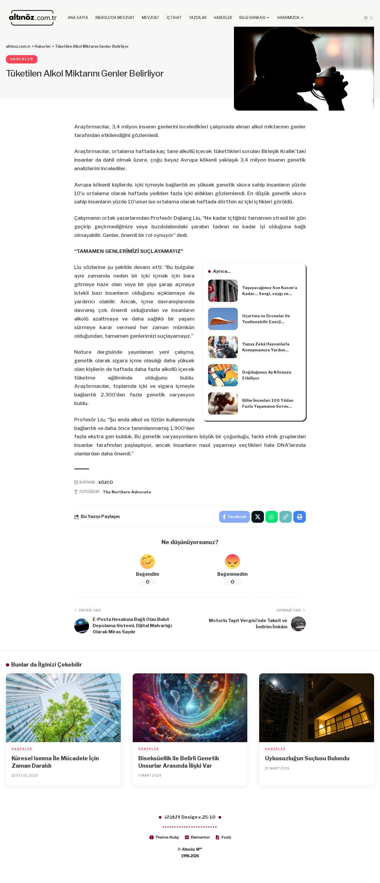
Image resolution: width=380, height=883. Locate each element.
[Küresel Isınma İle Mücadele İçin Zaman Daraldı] (63, 707)
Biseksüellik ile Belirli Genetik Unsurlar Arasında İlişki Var (178, 762)
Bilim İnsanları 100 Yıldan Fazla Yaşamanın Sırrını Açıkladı (267, 403)
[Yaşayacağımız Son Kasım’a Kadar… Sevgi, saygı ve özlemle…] (223, 291)
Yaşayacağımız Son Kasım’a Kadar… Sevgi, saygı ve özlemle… (269, 291)
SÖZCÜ (105, 482)
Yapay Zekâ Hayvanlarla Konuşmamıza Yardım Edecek (265, 347)
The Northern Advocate (127, 492)
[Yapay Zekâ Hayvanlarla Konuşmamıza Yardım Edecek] (223, 347)
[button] (343, 18)
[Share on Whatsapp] (271, 517)
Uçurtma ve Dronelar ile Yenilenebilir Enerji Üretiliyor (266, 319)
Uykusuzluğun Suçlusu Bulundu (307, 758)
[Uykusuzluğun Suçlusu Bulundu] (316, 707)
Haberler (21, 59)
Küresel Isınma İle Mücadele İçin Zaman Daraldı (55, 762)
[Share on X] (257, 517)
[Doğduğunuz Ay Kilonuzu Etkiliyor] (223, 375)
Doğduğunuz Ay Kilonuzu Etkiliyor (266, 375)
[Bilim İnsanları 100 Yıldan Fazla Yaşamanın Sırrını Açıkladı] (223, 403)
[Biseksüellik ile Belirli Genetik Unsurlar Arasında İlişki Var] (190, 707)
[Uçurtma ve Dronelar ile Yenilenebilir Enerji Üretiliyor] (223, 319)
